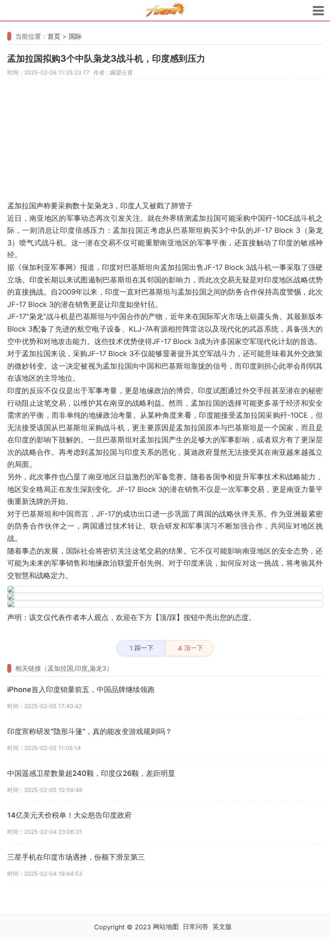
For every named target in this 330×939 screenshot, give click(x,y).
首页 (53, 36)
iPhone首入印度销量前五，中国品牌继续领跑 (81, 689)
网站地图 (166, 926)
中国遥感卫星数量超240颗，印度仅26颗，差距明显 (91, 773)
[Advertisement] (165, 143)
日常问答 (195, 926)
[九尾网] (165, 10)
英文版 (222, 926)
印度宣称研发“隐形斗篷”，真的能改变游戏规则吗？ (89, 731)
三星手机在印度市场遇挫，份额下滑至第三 (76, 857)
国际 (75, 36)
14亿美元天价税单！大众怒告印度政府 (69, 815)
